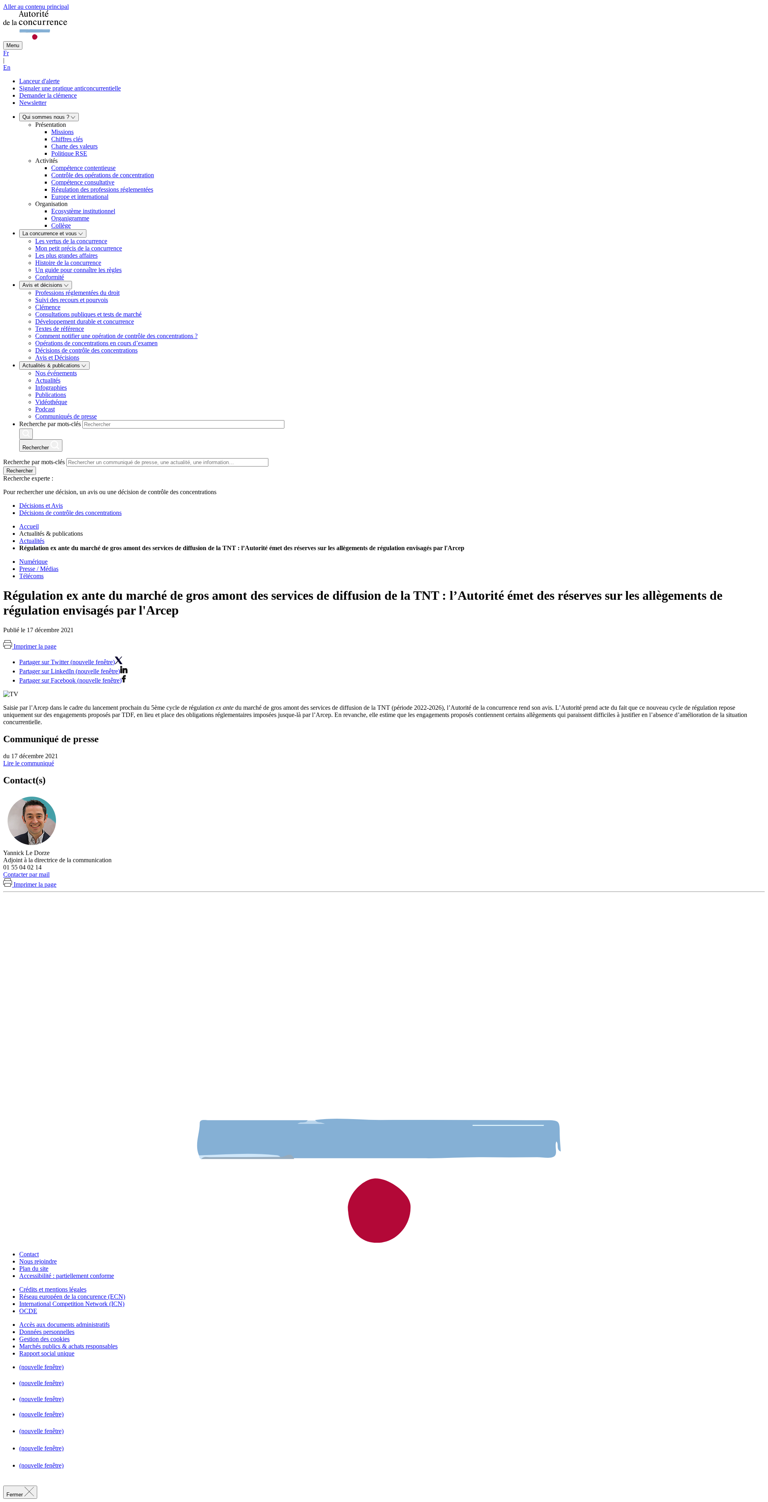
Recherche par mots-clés (50, 424)
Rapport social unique (46, 1353)
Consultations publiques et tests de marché (88, 314)
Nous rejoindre (38, 1261)
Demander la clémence (48, 95)
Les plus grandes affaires (66, 255)
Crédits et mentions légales (52, 1289)
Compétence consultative (82, 182)
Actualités (47, 380)
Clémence (47, 307)
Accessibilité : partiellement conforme (66, 1275)
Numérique (33, 561)
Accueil (29, 526)
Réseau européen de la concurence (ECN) (72, 1296)
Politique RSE (69, 153)
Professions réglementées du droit (77, 292)
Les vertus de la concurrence (71, 241)
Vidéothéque (51, 402)
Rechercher (19, 471)
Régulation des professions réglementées (102, 189)
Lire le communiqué (28, 763)
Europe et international (79, 196)
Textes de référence (59, 328)
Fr (6, 53)
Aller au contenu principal (36, 6)
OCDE (28, 1311)
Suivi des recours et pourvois (71, 299)
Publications (50, 394)
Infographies (51, 387)
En (6, 67)
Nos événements (56, 373)
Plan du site (33, 1268)
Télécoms (31, 576)
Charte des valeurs (74, 146)
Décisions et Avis (41, 505)
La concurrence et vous (50, 233)
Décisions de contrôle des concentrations (86, 350)
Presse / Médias (38, 568)
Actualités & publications (52, 365)
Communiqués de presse (66, 416)
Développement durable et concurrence (84, 321)
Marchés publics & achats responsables (68, 1346)
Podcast (45, 409)
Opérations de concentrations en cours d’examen (96, 343)
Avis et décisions (43, 285)
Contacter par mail (26, 874)
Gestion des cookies (44, 1339)
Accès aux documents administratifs (64, 1324)
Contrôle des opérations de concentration (102, 175)
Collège (61, 225)
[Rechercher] (26, 434)
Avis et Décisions (57, 357)
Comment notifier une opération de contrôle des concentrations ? (116, 335)
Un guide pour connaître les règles (78, 269)
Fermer (15, 1495)
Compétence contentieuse (83, 167)
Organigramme (70, 218)
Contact (29, 1254)
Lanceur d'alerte (39, 81)
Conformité (49, 277)
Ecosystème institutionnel (83, 211)
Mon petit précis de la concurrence (78, 248)
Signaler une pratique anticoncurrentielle (70, 88)
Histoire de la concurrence (68, 262)
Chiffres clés (67, 139)
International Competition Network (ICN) (71, 1303)
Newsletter (32, 102)
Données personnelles (46, 1331)
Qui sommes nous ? (46, 117)
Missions (62, 131)
